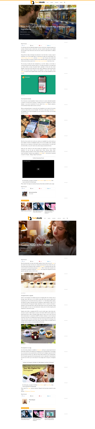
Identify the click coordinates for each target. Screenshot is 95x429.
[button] (64, 2)
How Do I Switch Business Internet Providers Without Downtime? (38, 211)
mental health (39, 57)
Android (40, 153)
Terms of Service (41, 180)
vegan (46, 104)
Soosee (22, 71)
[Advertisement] (65, 49)
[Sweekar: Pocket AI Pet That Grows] (26, 206)
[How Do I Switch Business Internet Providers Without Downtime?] (38, 206)
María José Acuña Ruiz (33, 192)
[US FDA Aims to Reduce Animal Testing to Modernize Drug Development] (50, 206)
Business (34, 209)
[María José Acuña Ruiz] (25, 193)
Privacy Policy (48, 180)
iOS (44, 153)
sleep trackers (30, 57)
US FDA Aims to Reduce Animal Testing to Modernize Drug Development (49, 212)
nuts (55, 109)
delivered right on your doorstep (41, 61)
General (22, 209)
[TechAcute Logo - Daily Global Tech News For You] (37, 2)
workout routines (24, 57)
